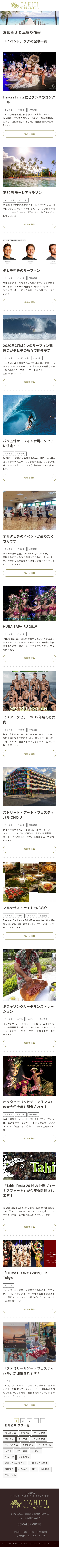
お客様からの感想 (39, 1463)
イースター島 (44, 1445)
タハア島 (22, 1439)
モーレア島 (39, 1433)
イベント (35, 1451)
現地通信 (9, 1469)
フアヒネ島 (28, 1445)
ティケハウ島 (11, 1445)
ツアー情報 (21, 1451)
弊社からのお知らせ (15, 1463)
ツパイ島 (25, 1433)
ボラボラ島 (10, 1433)
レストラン (24, 1457)
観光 (34, 1469)
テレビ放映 (10, 1475)
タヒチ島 (9, 1439)
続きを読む (29, 134)
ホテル (8, 1451)
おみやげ (22, 1469)
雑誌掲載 (45, 1469)
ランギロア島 (38, 1439)
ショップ (9, 1457)
